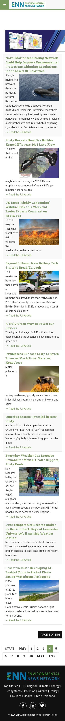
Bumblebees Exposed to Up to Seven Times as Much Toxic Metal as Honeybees (32, 358)
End (52, 656)
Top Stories (11, 686)
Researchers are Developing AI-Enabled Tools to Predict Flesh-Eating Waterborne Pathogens (28, 572)
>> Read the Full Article (18, 132)
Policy (54, 691)
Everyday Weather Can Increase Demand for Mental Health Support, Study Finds (32, 460)
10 (31, 656)
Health (28, 696)
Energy (55, 686)
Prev (22, 648)
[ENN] (28, 4)
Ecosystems (14, 691)
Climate (44, 686)
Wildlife (42, 691)
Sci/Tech (15, 696)
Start (9, 648)
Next (41, 656)
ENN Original (29, 686)
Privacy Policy (50, 715)
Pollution (29, 691)
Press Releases (44, 696)
